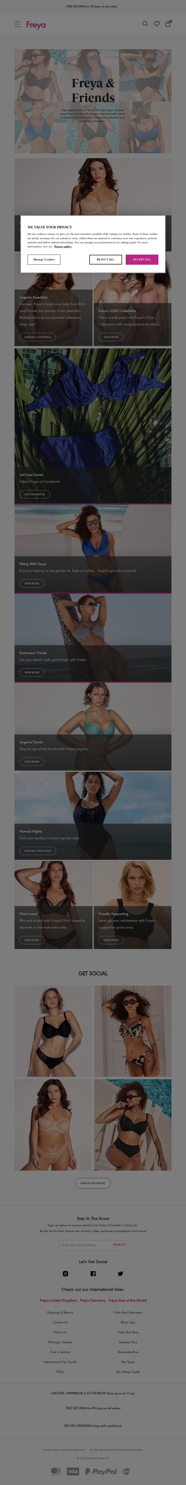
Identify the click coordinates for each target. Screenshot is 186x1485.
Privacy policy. (63, 246)
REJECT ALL (106, 259)
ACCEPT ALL (142, 259)
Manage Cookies (44, 259)
